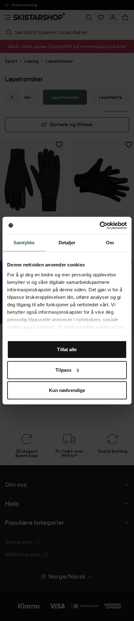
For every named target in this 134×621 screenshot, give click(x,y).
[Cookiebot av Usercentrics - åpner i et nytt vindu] (99, 225)
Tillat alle (67, 349)
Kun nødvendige (67, 390)
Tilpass (63, 369)
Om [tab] (110, 242)
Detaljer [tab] (67, 242)
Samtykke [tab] (24, 242)
